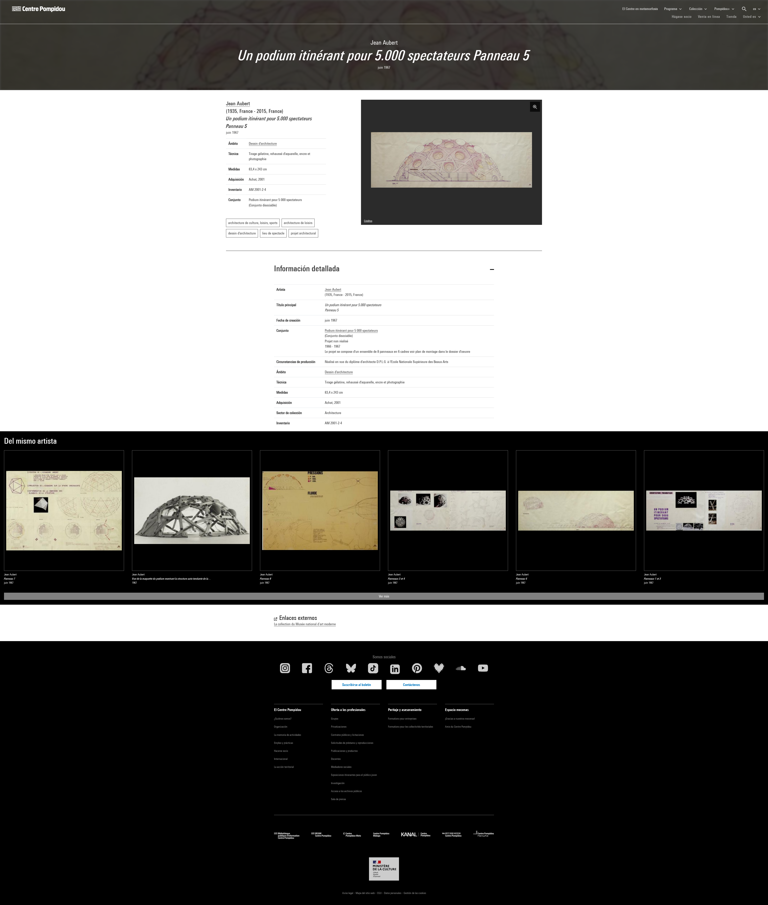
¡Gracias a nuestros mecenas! (460, 718)
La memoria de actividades (287, 734)
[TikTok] (373, 669)
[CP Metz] (355, 838)
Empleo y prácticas (283, 742)
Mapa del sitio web (365, 893)
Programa (671, 9)
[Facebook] (307, 669)
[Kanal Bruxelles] (418, 838)
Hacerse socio (281, 750)
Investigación (338, 783)
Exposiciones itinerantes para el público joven (354, 774)
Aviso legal (348, 893)
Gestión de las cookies (415, 893)
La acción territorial (284, 766)
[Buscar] (744, 9)
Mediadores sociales (341, 766)
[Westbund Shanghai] (454, 838)
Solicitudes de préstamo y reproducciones (352, 742)
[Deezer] (439, 669)
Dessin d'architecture (263, 143)
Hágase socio (683, 16)
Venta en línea (709, 16)
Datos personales (393, 893)
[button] (384, 269)
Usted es (750, 16)
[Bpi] (289, 838)
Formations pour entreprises (402, 718)
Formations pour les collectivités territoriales (410, 726)
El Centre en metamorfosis (641, 8)
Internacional (281, 758)
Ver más (384, 596)
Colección (696, 9)
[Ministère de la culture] (384, 869)
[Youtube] (483, 669)
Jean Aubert (238, 103)
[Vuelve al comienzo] (758, 895)
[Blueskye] (351, 669)
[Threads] (329, 669)
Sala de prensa (338, 799)
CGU (379, 893)
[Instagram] (285, 669)
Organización (280, 726)
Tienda (733, 16)
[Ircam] (324, 838)
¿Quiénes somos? (282, 718)
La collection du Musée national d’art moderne (305, 624)
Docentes (336, 758)
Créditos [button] (368, 220)
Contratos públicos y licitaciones (347, 734)
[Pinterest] (417, 669)
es (755, 9)
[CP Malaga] (384, 838)
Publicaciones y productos (344, 750)
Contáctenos (411, 685)
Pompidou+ (722, 9)
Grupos (334, 718)
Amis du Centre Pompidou (458, 726)
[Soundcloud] (461, 669)
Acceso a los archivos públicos (346, 791)
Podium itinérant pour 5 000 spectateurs (351, 330)
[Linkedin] (395, 669)
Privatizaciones (338, 726)
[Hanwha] (483, 838)
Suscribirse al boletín (356, 685)
